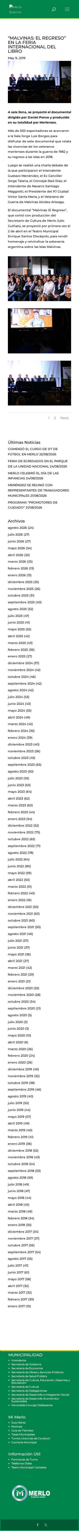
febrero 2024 (18, 731)
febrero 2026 (18, 568)
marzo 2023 (17, 805)
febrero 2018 (17, 1218)
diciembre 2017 (20, 1232)
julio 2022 (15, 859)
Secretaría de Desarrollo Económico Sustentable (35, 1400)
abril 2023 (15, 798)
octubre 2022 (18, 839)
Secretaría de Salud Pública (29, 1376)
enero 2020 (17, 1062)
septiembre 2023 (21, 765)
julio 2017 (15, 1265)
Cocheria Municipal (24, 1442)
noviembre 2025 (21, 589)
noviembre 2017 (20, 1238)
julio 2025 (15, 616)
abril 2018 (15, 1205)
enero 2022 (16, 900)
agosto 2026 (17, 528)
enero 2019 (16, 1144)
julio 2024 (15, 697)
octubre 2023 (18, 758)
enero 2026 (17, 575)
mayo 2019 (16, 1117)
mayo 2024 (16, 711)
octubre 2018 (18, 1164)
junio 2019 (15, 1110)
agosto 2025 (17, 609)
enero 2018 (16, 1225)
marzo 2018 (16, 1211)
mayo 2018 (16, 1198)
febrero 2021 (17, 974)
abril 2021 (15, 961)
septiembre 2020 (21, 1008)
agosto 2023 (17, 771)
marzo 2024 (17, 724)
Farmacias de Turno (24, 1459)
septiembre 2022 (21, 846)
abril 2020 (15, 1042)
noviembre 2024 (21, 670)
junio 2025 (16, 622)
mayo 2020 (16, 1035)
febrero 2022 (18, 893)
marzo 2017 (16, 1293)
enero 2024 (17, 738)
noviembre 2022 (21, 832)
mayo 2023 (16, 792)
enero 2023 (16, 819)
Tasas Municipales (23, 1434)
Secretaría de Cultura (25, 1386)
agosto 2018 (17, 1178)
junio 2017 (15, 1272)
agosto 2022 (17, 853)
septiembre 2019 (21, 1089)
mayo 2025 (16, 629)
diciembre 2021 (20, 907)
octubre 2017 (18, 1245)
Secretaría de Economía (27, 1368)
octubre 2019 (18, 1083)
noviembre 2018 (20, 1157)
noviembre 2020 (21, 995)
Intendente (18, 1360)
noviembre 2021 (20, 914)
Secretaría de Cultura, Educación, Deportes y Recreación (40, 1381)
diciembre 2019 (20, 1069)
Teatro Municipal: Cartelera (28, 1467)
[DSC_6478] (39, 301)
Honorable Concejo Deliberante (32, 1405)
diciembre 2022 (20, 825)
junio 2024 (16, 704)
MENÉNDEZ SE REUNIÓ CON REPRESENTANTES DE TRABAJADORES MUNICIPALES (38, 490)
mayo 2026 (16, 548)
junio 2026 (16, 541)
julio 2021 (15, 941)
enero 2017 (16, 1306)
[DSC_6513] (39, 405)
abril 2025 (15, 636)
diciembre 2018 (20, 1151)
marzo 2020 (17, 1049)
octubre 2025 (18, 595)
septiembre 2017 (21, 1252)
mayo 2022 (16, 873)
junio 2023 (16, 785)
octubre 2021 (18, 920)
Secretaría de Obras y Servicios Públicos (37, 1372)
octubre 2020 (18, 1002)
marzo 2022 (17, 887)
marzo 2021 (16, 968)
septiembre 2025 (21, 602)
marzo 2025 (17, 643)
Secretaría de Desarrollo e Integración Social (40, 1394)
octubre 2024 (18, 677)
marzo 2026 (17, 562)
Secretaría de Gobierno (26, 1364)
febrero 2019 (17, 1137)
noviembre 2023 (21, 751)
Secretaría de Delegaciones (29, 1390)
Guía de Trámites (22, 1430)
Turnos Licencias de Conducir (30, 1438)
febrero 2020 (18, 1056)
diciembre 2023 (20, 744)
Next (64, 418)
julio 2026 (15, 534)
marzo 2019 (16, 1130)
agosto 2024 (17, 690)
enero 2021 (16, 981)
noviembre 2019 (20, 1076)
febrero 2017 (17, 1299)
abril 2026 (15, 555)
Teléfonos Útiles (21, 1463)
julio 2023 (15, 778)
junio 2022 (16, 866)
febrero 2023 (18, 812)
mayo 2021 (16, 954)
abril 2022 (15, 880)
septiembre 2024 (21, 683)
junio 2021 (15, 947)
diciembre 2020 (20, 988)
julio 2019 (15, 1103)
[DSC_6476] (39, 353)
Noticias (16, 1426)
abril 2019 (15, 1123)
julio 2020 (15, 1022)
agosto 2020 (17, 1015)
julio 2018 (15, 1184)
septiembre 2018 (21, 1171)
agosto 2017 (17, 1259)
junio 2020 (16, 1029)
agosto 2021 (17, 934)
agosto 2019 (17, 1096)
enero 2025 (16, 656)
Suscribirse (18, 1422)
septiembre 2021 (21, 927)
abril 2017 (15, 1286)
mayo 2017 (16, 1279)
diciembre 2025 (20, 582)
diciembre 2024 (20, 663)
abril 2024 (15, 717)
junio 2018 (15, 1191)
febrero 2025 (18, 650)
